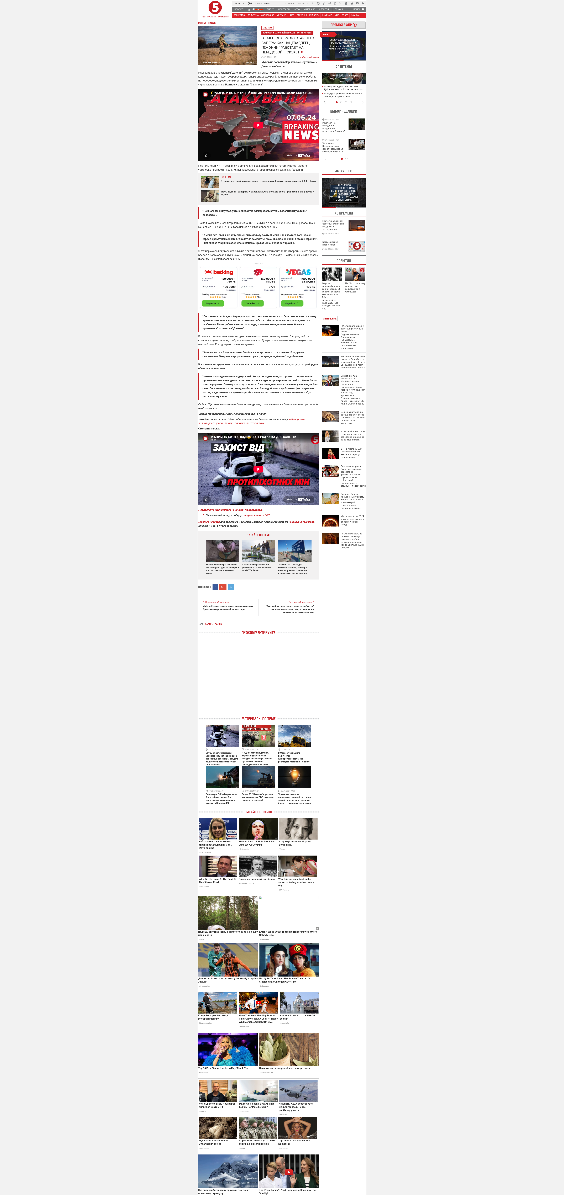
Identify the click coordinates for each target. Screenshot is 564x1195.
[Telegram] (329, 3)
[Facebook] (312, 3)
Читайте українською (308, 56)
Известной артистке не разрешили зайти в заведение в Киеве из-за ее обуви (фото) (353, 435)
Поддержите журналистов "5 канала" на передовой (230, 509)
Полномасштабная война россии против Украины (287, 32)
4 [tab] (351, 102)
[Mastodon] (346, 3)
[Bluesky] (352, 3)
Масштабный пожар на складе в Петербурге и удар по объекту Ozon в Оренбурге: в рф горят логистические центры (353, 362)
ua (303, 3)
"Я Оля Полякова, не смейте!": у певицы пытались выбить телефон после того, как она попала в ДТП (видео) (352, 540)
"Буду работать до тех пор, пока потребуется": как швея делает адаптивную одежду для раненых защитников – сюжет (290, 609)
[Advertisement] (258, 286)
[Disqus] (258, 678)
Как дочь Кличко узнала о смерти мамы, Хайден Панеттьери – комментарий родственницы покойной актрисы (353, 501)
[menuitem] (239, 9)
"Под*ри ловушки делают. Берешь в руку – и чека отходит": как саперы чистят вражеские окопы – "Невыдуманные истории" (257, 758)
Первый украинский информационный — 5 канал (215, 9)
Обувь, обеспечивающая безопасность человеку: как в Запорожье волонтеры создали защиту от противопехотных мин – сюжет (222, 759)
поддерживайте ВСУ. (257, 515)
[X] (340, 3)
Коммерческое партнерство (330, 243)
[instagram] (318, 3)
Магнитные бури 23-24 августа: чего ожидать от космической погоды (352, 520)
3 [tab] (346, 102)
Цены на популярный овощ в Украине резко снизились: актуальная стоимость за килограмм (353, 417)
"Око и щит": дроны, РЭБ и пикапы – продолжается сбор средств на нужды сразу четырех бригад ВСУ (333, 150)
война (218, 624)
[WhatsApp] (335, 3)
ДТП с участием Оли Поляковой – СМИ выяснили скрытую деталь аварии (351, 453)
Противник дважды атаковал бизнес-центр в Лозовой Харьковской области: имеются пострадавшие (344, 89)
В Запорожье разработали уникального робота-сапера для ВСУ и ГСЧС (256, 567)
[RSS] (363, 3)
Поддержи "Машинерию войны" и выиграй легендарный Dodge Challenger (334, 127)
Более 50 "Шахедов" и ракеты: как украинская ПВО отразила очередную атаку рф (257, 797)
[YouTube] (357, 3)
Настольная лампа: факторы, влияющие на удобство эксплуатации (333, 225)
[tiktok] (324, 3)
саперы (209, 624)
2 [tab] (355, 60)
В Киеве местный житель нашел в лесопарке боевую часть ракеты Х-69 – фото (268, 181)
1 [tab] (333, 60)
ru (308, 3)
